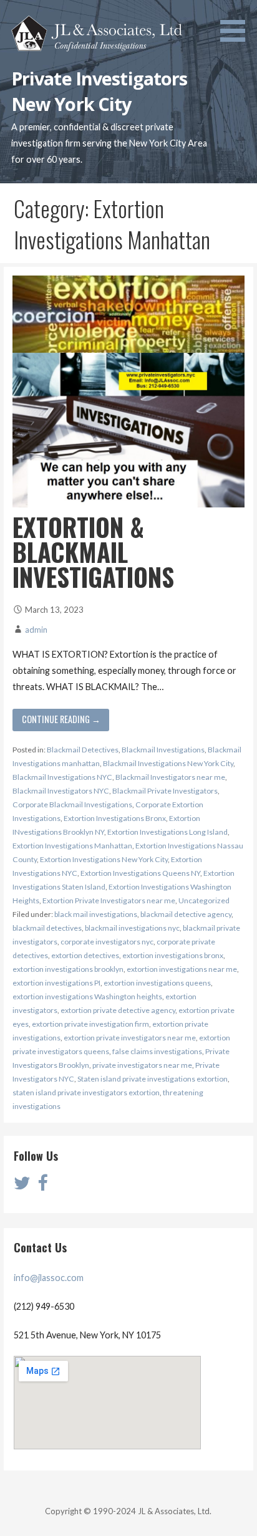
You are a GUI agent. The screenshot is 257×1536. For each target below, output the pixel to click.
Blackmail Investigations (163, 749)
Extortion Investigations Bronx (115, 818)
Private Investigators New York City (99, 90)
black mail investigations (95, 914)
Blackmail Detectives (83, 749)
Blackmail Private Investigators (165, 790)
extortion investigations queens (157, 982)
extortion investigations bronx (172, 955)
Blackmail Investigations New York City (168, 763)
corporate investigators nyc (107, 941)
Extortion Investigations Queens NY (140, 873)
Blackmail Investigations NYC (62, 777)
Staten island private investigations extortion (152, 1078)
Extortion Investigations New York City (104, 859)
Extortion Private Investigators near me (108, 900)
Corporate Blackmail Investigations (72, 804)
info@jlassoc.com (49, 1277)
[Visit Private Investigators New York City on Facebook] (42, 1186)
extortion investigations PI (56, 982)
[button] (237, 23)
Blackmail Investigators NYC (60, 790)
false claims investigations (157, 1051)
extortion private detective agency (118, 1010)
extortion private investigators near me (130, 1037)
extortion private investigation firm (90, 1024)
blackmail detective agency (185, 914)
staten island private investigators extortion (86, 1092)
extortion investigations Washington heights (87, 996)
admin (36, 630)
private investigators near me (142, 1065)
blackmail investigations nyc (132, 928)
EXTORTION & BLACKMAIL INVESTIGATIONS (93, 551)
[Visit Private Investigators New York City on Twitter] (22, 1186)
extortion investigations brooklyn (68, 969)
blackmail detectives (47, 928)
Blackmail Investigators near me (170, 777)
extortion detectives (85, 955)
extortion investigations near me (182, 969)
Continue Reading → (61, 719)
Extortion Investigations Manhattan (72, 845)
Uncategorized (204, 900)
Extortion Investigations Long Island (167, 832)
